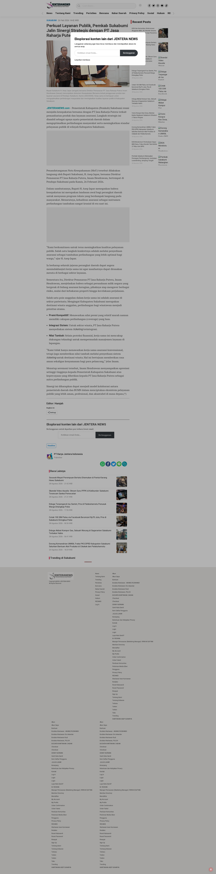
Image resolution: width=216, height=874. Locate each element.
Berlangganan (129, 53)
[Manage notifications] (211, 870)
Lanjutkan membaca (82, 60)
